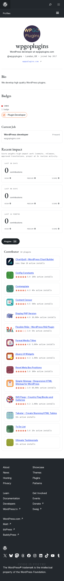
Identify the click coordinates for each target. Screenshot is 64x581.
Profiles (6, 13)
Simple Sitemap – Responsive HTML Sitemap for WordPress (33, 382)
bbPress (9, 529)
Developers (9, 503)
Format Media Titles (25, 340)
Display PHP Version (25, 313)
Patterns (37, 483)
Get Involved (40, 493)
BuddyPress (11, 534)
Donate (38, 503)
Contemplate (22, 286)
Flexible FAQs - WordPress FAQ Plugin (34, 327)
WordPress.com (13, 518)
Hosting (7, 477)
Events (36, 498)
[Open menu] (59, 4)
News (6, 472)
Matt (7, 524)
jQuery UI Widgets (24, 354)
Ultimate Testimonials (26, 440)
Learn (6, 493)
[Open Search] (50, 4)
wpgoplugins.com (31, 61)
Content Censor (23, 300)
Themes (37, 472)
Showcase (38, 467)
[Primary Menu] (57, 13)
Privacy (7, 483)
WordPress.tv (12, 509)
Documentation (11, 498)
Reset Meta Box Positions (28, 367)
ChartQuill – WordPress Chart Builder (34, 259)
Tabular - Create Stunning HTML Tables (36, 413)
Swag (37, 509)
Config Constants (24, 273)
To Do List (20, 426)
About (6, 467)
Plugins (10, 241)
